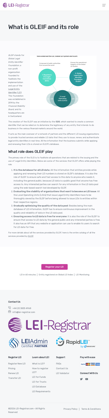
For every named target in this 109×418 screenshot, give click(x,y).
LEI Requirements (41, 391)
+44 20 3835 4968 (21, 308)
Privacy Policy (70, 409)
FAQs (58, 363)
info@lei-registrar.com (23, 312)
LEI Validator (62, 373)
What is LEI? (38, 363)
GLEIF (30, 236)
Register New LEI (17, 363)
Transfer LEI (14, 378)
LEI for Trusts (39, 381)
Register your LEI (54, 267)
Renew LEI (13, 373)
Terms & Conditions (91, 409)
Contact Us (62, 368)
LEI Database (39, 386)
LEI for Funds (39, 377)
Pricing (11, 368)
